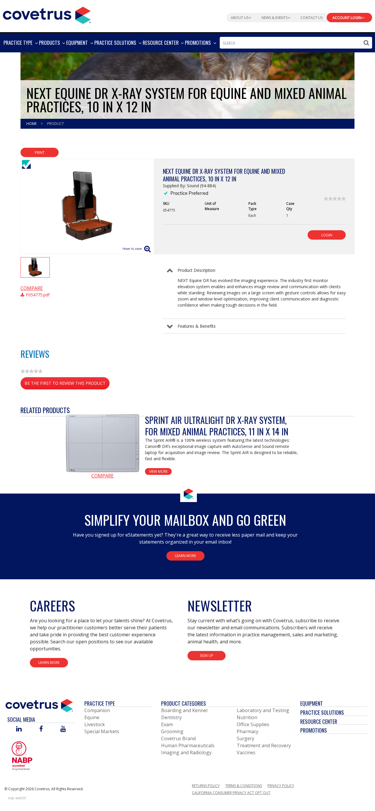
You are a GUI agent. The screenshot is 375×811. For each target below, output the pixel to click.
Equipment (311, 703)
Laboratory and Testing (263, 710)
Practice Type (99, 703)
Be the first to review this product (67, 384)
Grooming (172, 731)
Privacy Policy (280, 785)
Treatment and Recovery (264, 745)
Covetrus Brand (178, 738)
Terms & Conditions (243, 785)
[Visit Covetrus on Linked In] (19, 729)
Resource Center (318, 721)
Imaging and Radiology (186, 752)
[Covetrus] (47, 14)
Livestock (94, 724)
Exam (167, 724)
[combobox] (296, 43)
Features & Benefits (197, 326)
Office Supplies (253, 724)
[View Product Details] (102, 443)
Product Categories (183, 703)
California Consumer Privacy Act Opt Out (231, 792)
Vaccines (246, 752)
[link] (335, 199)
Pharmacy (247, 731)
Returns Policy (206, 785)
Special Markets (101, 731)
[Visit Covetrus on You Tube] (63, 729)
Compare (32, 288)
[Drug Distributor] (22, 755)
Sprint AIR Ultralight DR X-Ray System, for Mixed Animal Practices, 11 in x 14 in (216, 425)
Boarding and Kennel (184, 710)
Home (32, 123)
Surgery (245, 738)
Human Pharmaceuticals (187, 745)
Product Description (196, 270)
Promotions (313, 730)
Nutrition (247, 717)
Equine (91, 717)
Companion (97, 710)
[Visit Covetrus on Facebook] (41, 729)
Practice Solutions (322, 712)
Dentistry (171, 717)
